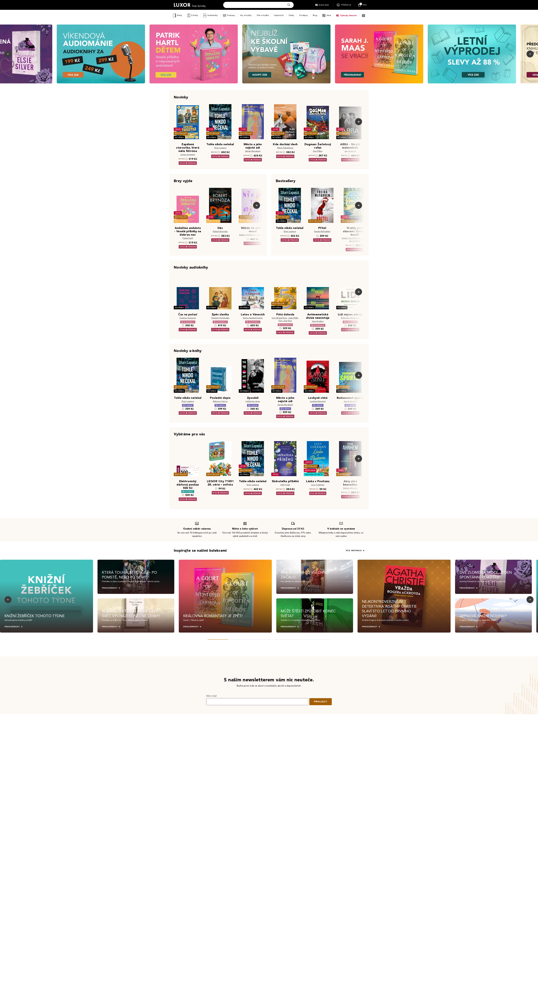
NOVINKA (179, 137)
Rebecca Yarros (220, 401)
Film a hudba (263, 15)
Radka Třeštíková (247, 235)
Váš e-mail (211, 696)
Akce (328, 15)
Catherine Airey (252, 401)
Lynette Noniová (317, 401)
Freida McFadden (322, 231)
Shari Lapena (220, 148)
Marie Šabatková (285, 148)
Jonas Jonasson (187, 154)
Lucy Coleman (317, 485)
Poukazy (231, 15)
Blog (315, 15)
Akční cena (310, 470)
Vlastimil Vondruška (220, 318)
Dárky (291, 15)
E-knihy (194, 15)
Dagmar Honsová (188, 318)
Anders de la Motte (351, 238)
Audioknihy (212, 15)
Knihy (179, 15)
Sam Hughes (318, 321)
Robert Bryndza (220, 231)
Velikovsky (261, 235)
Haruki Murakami (253, 151)
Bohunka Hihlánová (350, 318)
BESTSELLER (181, 133)
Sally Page (285, 485)
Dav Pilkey (318, 151)
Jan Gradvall (350, 151)
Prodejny (303, 15)
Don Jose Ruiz (285, 321)
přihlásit (320, 701)
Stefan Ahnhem (350, 488)
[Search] (288, 5)
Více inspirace (354, 551)
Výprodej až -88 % (313, 474)
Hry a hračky (246, 15)
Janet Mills (293, 318)
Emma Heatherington (253, 318)
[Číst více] (101, 54)
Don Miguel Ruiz (279, 318)
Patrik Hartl (188, 238)
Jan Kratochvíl (350, 401)
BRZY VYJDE (181, 221)
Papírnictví (279, 15)
